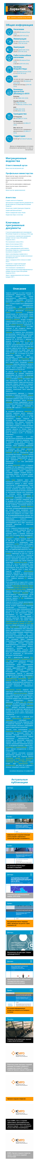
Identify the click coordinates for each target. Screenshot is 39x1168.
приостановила (28, 571)
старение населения (16, 325)
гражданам (25, 454)
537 (26, 578)
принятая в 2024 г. (13, 680)
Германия (30, 348)
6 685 (31, 548)
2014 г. (22, 301)
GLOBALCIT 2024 (21, 118)
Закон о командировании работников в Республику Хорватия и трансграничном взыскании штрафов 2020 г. (17, 250)
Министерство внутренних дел (15, 168)
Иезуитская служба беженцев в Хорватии (18, 208)
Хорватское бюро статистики (14, 215)
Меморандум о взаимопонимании (16, 747)
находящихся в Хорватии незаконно (19, 537)
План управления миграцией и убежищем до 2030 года (19, 659)
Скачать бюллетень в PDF (21, 17)
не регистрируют (24, 359)
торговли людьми (28, 604)
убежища (8, 553)
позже (18, 343)
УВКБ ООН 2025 (23, 98)
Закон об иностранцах (20, 693)
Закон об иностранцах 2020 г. (14, 244)
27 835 (21, 598)
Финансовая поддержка (20, 593)
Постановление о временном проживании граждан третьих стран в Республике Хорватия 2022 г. (18, 237)
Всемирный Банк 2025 (24, 71)
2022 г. (8, 303)
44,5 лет (23, 326)
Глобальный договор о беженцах (16, 762)
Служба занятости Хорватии (14, 200)
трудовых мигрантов (27, 506)
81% (19, 461)
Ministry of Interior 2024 (24, 104)
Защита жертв (14, 627)
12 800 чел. (29, 341)
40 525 (17, 544)
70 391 (18, 416)
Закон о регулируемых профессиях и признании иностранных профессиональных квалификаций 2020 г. (19, 255)
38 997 (12, 353)
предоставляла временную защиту (22, 586)
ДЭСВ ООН (18, 371)
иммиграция (28, 411)
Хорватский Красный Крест (14, 210)
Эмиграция (9, 332)
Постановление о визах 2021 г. (15, 242)
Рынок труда (10, 480)
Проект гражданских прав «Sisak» (16, 212)
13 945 (31, 528)
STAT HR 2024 (24, 35)
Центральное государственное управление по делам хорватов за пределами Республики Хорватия (19, 204)
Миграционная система (13, 689)
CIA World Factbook (25, 139)
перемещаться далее (20, 562)
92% (21, 459)
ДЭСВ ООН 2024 (24, 41)
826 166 (20, 378)
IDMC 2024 (21, 111)
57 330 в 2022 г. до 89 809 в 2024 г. (22, 447)
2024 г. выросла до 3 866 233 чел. (23, 309)
